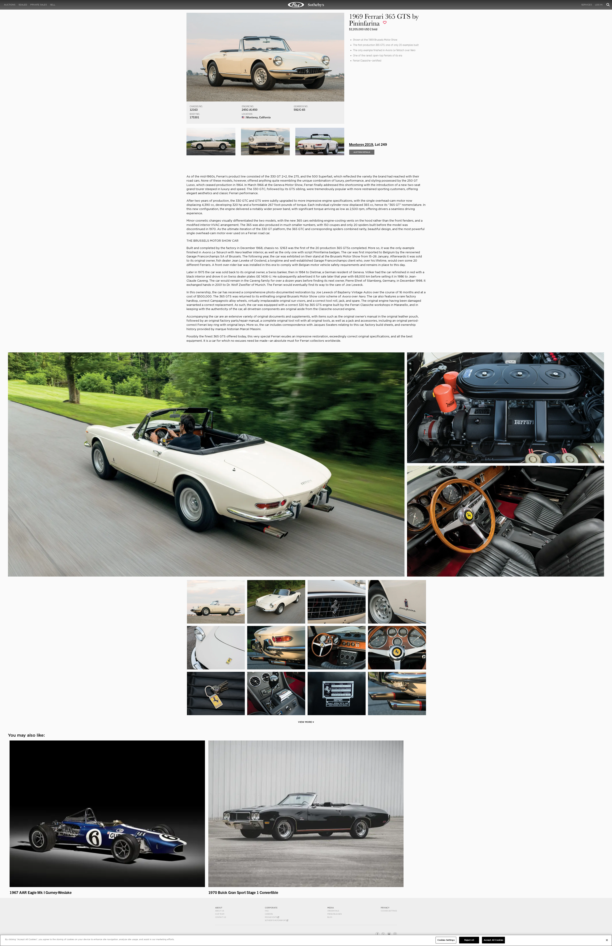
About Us (219, 911)
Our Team (219, 914)
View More (305, 722)
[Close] (606, 940)
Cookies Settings (389, 911)
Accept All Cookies (493, 940)
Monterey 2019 (361, 144)
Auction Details (361, 152)
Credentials (333, 911)
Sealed (22, 5)
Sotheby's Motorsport (276, 920)
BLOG (329, 917)
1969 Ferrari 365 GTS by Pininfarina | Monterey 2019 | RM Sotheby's (306, 5)
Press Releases (334, 914)
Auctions (9, 5)
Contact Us (220, 917)
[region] (306, 940)
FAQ (267, 911)
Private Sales (38, 5)
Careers (269, 914)
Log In (598, 5)
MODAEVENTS (271, 917)
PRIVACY (385, 907)
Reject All (469, 940)
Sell (52, 5)
